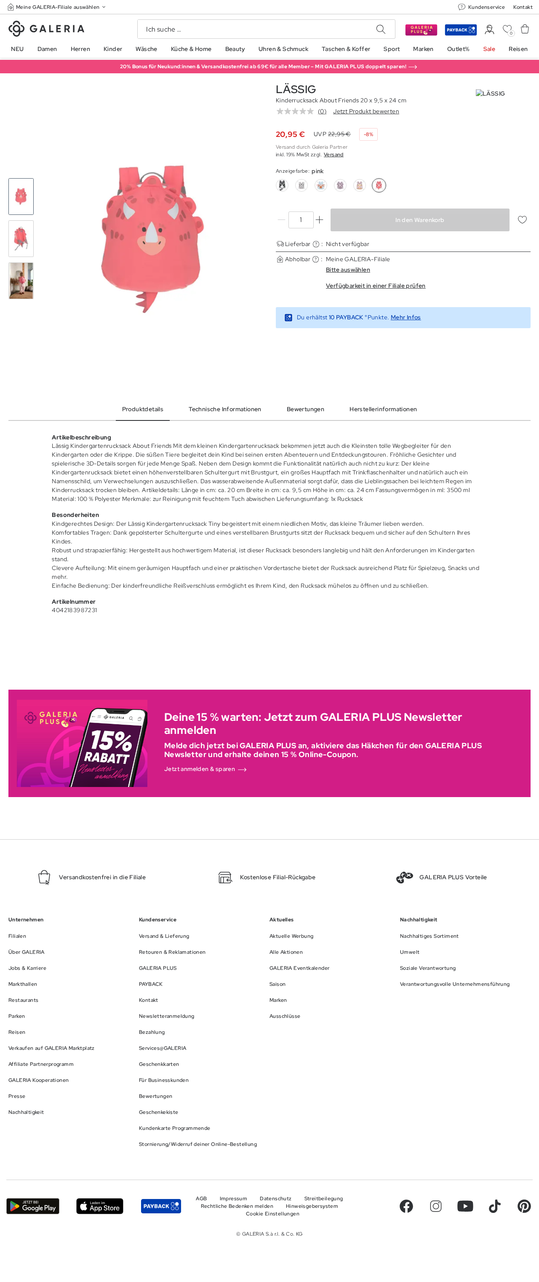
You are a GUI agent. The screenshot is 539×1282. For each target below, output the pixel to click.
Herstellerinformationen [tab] (383, 409)
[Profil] (489, 29)
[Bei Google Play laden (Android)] (32, 1206)
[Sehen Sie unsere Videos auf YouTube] (465, 1206)
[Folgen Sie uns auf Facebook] (406, 1206)
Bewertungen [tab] (305, 409)
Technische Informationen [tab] (225, 409)
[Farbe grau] (301, 185)
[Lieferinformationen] (316, 244)
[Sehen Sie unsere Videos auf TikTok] (494, 1206)
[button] (57, 7)
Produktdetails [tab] (143, 409)
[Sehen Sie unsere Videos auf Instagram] (435, 1206)
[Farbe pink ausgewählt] (379, 185)
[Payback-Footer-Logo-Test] (161, 1206)
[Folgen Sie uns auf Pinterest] (524, 1206)
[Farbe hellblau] (321, 185)
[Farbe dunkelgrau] (282, 185)
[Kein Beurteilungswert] (297, 111)
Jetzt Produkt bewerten (366, 111)
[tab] (152, 239)
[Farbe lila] (340, 185)
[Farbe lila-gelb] (359, 185)
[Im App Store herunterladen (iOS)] (99, 1206)
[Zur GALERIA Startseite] (46, 30)
